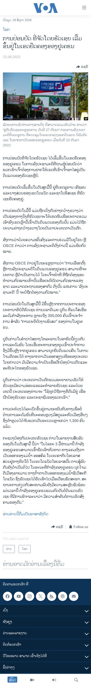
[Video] (32, 680)
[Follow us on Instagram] (29, 596)
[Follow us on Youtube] (18, 596)
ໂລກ (6, 29)
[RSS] (51, 596)
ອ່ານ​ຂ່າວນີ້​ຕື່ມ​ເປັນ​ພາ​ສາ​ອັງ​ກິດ (25, 514)
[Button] (82, 67)
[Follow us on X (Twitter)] (40, 596)
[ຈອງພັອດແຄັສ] (73, 596)
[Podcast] (62, 596)
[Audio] (54, 680)
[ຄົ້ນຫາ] (76, 680)
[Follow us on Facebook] (7, 596)
